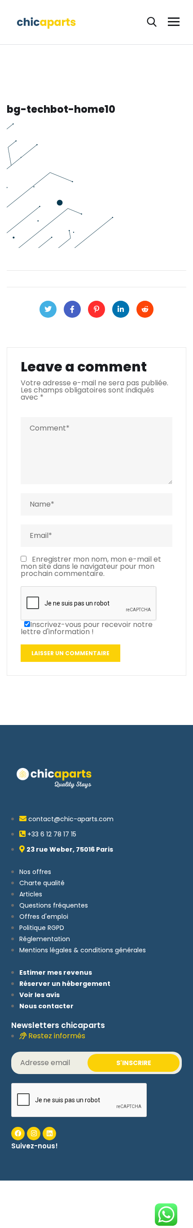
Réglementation (44, 938)
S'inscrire (133, 1062)
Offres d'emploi (43, 916)
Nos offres (35, 871)
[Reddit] (145, 309)
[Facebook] (72, 309)
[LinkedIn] (120, 309)
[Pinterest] (96, 309)
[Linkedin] (49, 1133)
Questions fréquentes (53, 905)
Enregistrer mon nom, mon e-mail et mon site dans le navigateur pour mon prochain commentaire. (91, 566)
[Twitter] (48, 309)
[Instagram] (33, 1133)
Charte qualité (42, 882)
